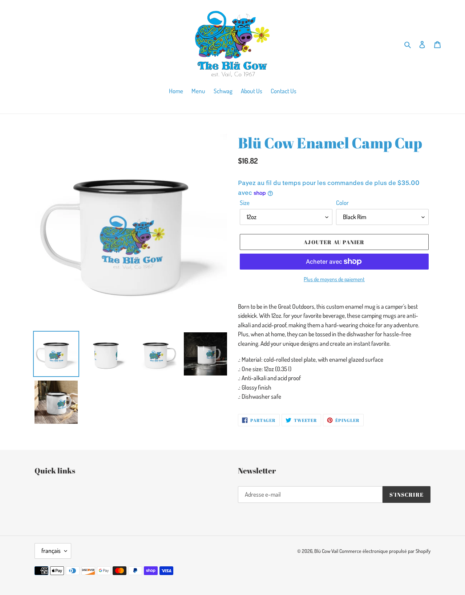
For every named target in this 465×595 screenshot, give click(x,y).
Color (342, 202)
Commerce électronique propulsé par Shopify (384, 551)
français (51, 550)
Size (245, 202)
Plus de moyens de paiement (334, 279)
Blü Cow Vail (326, 551)
